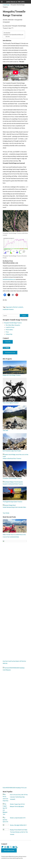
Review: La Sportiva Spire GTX (17, 817)
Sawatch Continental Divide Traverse (13, 484)
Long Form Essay (10, 327)
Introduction (7, 32)
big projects (9, 307)
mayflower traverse (8, 309)
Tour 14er (5, 430)
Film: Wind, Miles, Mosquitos (13, 325)
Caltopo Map (9, 334)
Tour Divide (6, 513)
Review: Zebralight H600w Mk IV (18, 825)
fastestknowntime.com (9, 279)
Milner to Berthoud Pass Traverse (12, 458)
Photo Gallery (9, 329)
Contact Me (7, 341)
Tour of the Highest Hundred (10, 402)
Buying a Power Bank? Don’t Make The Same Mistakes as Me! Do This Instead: (19, 832)
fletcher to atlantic (18, 307)
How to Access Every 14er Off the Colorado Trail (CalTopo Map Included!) (19, 797)
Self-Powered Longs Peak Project (12, 450)
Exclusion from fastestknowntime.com (13, 34)
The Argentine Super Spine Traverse (12, 501)
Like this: (8, 36)
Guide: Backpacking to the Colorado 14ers (14, 507)
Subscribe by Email (9, 850)
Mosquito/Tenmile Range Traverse (13, 322)
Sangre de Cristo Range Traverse (12, 375)
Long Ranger (6, 4)
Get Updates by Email (10, 352)
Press (7, 332)
